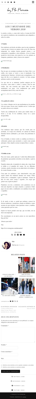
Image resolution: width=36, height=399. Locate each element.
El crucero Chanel (9, 295)
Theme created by (18, 397)
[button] (34, 2)
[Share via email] (10, 301)
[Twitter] (2, 2)
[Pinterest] (8, 2)
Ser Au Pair (26, 307)
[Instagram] (5, 2)
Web (2, 358)
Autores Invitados (24, 23)
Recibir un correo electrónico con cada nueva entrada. (14, 367)
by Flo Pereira (18, 10)
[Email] (14, 2)
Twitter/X (18, 376)
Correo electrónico (6, 351)
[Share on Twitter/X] (15, 301)
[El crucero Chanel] (9, 286)
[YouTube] (11, 2)
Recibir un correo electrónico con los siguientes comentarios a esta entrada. (18, 365)
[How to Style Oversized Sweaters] (26, 265)
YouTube (19, 390)
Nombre (4, 345)
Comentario (5, 325)
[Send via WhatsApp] (17, 301)
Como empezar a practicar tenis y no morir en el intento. (9, 309)
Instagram (21, 245)
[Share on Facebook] (13, 301)
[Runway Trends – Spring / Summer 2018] (26, 286)
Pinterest (18, 385)
